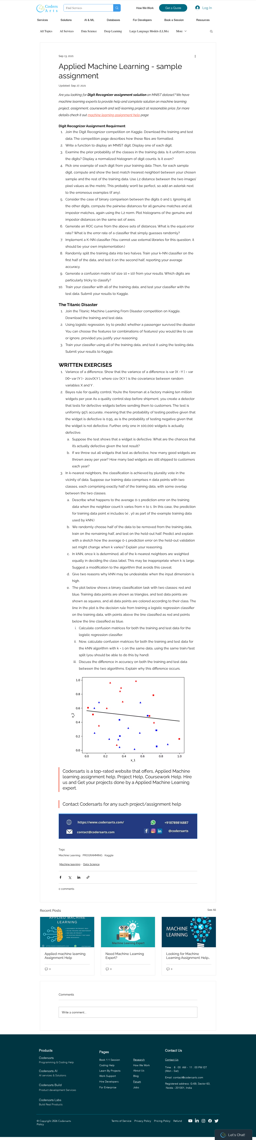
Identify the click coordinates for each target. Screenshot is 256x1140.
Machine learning (69, 864)
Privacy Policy (144, 1121)
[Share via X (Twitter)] (69, 877)
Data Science (89, 31)
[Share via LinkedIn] (79, 877)
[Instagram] (203, 1120)
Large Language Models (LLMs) (149, 31)
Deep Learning (113, 31)
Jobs (136, 1087)
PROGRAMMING (92, 855)
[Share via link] (88, 877)
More (179, 31)
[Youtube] (190, 1120)
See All (211, 909)
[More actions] (195, 56)
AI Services (67, 31)
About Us (138, 1070)
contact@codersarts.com (188, 1077)
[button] (47, 20)
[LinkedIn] (197, 1120)
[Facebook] (210, 1120)
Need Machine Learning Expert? (125, 956)
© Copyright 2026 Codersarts (74, 1121)
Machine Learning (69, 855)
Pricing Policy (163, 1121)
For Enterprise (107, 1087)
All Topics (46, 31)
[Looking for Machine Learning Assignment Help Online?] (189, 932)
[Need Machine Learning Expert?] (128, 932)
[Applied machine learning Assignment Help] (67, 932)
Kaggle (109, 855)
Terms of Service (123, 1121)
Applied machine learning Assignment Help (65, 956)
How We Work (145, 8)
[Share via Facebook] (60, 877)
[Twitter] (216, 1120)
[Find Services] (117, 7)
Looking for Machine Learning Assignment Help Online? (187, 956)
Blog (136, 1076)
